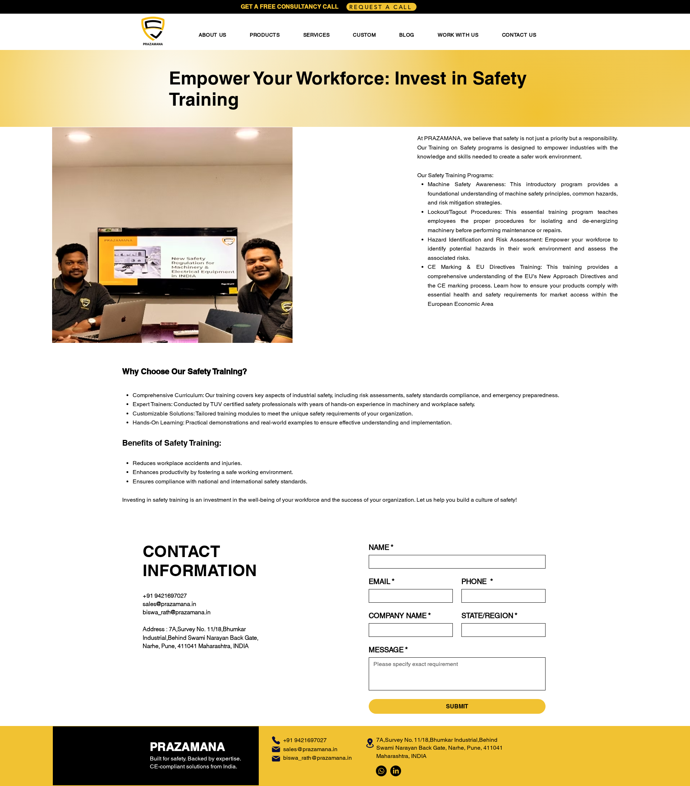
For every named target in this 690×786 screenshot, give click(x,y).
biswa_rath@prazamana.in (177, 612)
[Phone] (275, 740)
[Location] (369, 743)
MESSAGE (388, 649)
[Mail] (276, 749)
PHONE (477, 581)
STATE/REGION (489, 615)
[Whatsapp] (381, 771)
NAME (381, 547)
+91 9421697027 (165, 595)
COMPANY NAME (400, 615)
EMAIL (382, 581)
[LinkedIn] (395, 771)
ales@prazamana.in (311, 749)
